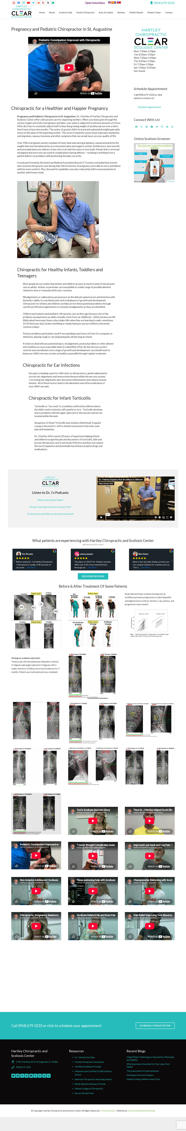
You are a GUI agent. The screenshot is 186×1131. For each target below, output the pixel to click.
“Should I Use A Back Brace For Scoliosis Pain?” (50, 507)
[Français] (116, 3)
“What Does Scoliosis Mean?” (50, 500)
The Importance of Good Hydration (143, 1071)
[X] (48, 2)
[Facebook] (18, 2)
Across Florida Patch (84, 1093)
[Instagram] (23, 2)
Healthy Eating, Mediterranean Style (143, 1079)
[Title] (53, 2)
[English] (109, 3)
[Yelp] (43, 2)
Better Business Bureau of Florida (90, 1084)
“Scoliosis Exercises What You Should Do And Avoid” (50, 514)
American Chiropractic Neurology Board (93, 1079)
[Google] (13, 2)
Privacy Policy (108, 1110)
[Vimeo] (33, 2)
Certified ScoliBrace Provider (88, 1066)
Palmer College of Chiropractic (89, 1088)
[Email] (13, 1076)
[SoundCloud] (38, 2)
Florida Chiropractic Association (89, 1062)
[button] (175, 12)
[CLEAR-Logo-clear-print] (21, 11)
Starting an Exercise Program (140, 1075)
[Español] (113, 3)
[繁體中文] (119, 3)
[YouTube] (28, 2)
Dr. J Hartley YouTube (84, 1057)
